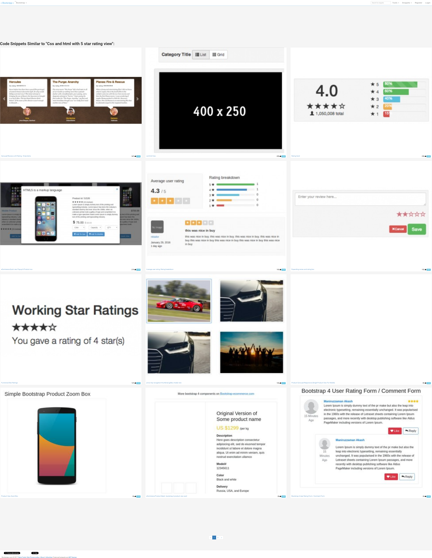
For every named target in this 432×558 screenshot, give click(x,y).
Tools (395, 3)
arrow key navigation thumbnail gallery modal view (164, 383)
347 (133, 156)
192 (278, 269)
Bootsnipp (7, 2)
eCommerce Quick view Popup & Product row (17, 269)
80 (424, 383)
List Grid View (151, 156)
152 (423, 269)
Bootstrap (20, 2)
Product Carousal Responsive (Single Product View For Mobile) (313, 383)
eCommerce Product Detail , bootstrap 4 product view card (166, 496)
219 (133, 269)
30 (133, 496)
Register (418, 3)
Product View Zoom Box (9, 496)
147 (133, 383)
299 (278, 156)
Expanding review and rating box (302, 269)
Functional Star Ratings (9, 383)
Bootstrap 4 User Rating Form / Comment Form (308, 496)
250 (423, 156)
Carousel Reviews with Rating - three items (16, 156)
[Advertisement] (199, 21)
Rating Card (295, 156)
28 (279, 496)
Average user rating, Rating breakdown (159, 269)
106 (278, 383)
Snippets (406, 3)
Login (427, 3)
